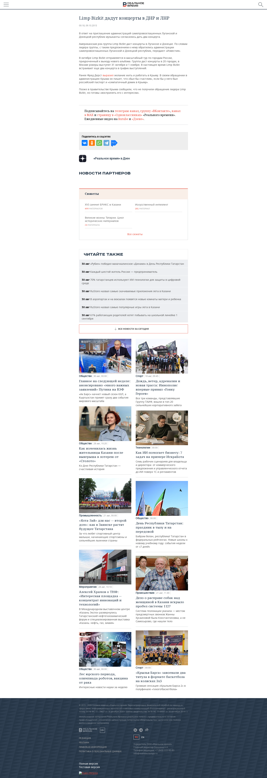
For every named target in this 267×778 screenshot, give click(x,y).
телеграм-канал (127, 111)
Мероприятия (88, 586)
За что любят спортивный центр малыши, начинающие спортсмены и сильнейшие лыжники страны (103, 530)
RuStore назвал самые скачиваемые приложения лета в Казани (126, 291)
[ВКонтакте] (85, 143)
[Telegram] (106, 143)
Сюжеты (92, 194)
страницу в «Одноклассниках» (119, 115)
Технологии (143, 447)
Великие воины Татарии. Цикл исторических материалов (104, 221)
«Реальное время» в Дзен (112, 158)
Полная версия (88, 763)
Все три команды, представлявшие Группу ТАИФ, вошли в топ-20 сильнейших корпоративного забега (159, 393)
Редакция (85, 738)
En (142, 737)
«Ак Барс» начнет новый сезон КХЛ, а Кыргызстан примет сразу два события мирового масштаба (104, 391)
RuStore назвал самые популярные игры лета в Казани (121, 307)
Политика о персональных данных (100, 751)
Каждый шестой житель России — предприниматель (119, 271)
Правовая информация (93, 747)
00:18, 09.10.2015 (88, 25)
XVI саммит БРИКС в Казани (103, 206)
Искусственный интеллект (151, 206)
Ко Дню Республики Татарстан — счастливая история (101, 458)
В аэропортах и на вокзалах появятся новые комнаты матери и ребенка (131, 299)
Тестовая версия (89, 767)
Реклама (84, 742)
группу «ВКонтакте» (155, 111)
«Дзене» (138, 119)
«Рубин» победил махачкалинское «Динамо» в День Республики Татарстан (133, 263)
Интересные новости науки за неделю (103, 680)
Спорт (139, 376)
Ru (136, 737)
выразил (108, 75)
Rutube (123, 119)
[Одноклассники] (92, 143)
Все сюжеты (135, 234)
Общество (85, 376)
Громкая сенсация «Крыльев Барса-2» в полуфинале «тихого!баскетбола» (161, 681)
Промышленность (90, 515)
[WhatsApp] (99, 143)
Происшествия (145, 592)
